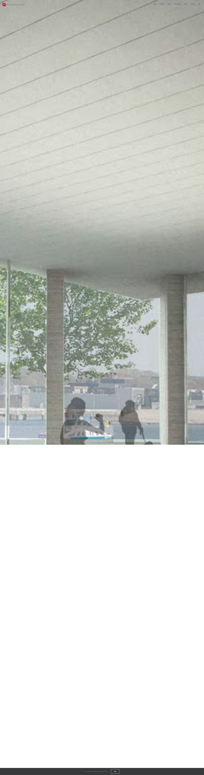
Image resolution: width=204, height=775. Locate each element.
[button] (199, 4)
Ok (115, 771)
